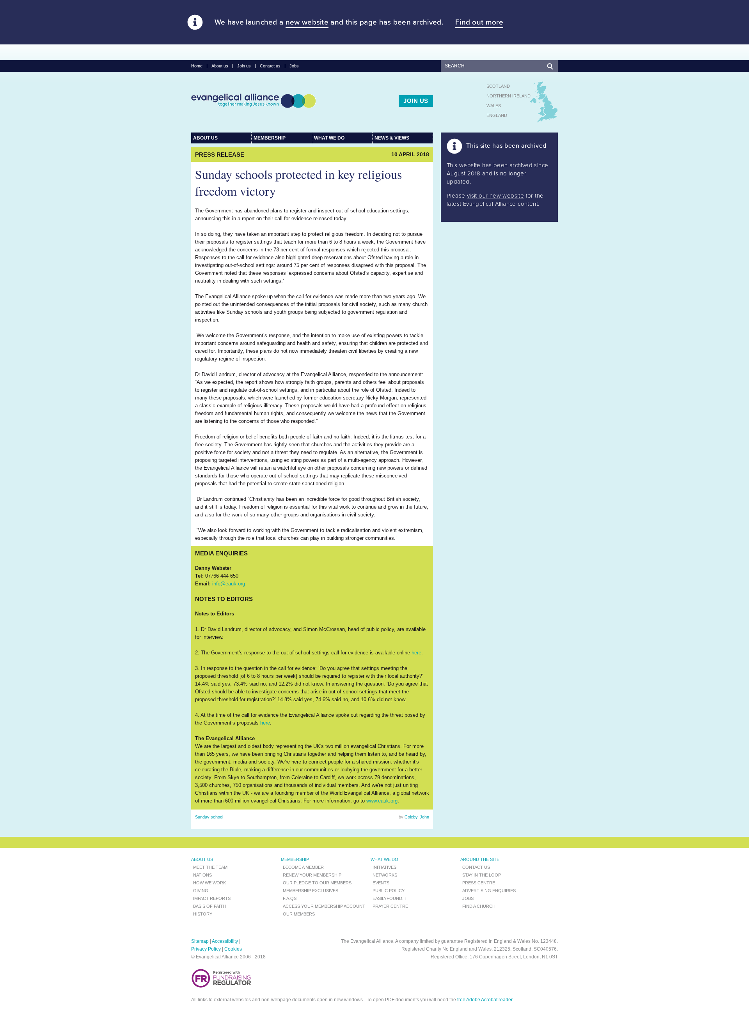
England (496, 115)
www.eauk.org (382, 801)
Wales (493, 105)
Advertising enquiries (489, 890)
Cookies (233, 949)
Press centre (478, 882)
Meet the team (210, 867)
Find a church (478, 906)
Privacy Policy (206, 949)
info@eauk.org (228, 584)
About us (219, 66)
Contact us (270, 66)
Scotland (498, 86)
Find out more (479, 22)
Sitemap (200, 941)
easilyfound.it (390, 898)
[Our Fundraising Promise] (221, 986)
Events (381, 882)
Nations (202, 875)
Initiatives (384, 867)
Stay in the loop (481, 875)
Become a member (303, 867)
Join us (244, 66)
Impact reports (212, 898)
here (416, 653)
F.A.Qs (289, 898)
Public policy (389, 890)
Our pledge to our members (317, 882)
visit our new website (495, 195)
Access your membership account (324, 906)
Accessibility (225, 941)
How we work (209, 882)
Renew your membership (312, 875)
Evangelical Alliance (253, 100)
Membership (270, 138)
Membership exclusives (310, 890)
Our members (299, 914)
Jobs (294, 66)
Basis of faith (209, 906)
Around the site (479, 859)
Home (196, 66)
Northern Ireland (508, 96)
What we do (329, 138)
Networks (385, 875)
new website (307, 22)
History (202, 914)
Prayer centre (390, 906)
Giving (200, 890)
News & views (391, 138)
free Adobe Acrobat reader (485, 999)
